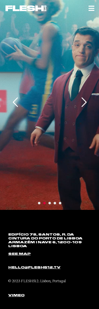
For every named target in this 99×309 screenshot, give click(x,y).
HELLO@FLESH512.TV (34, 267)
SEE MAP (19, 253)
